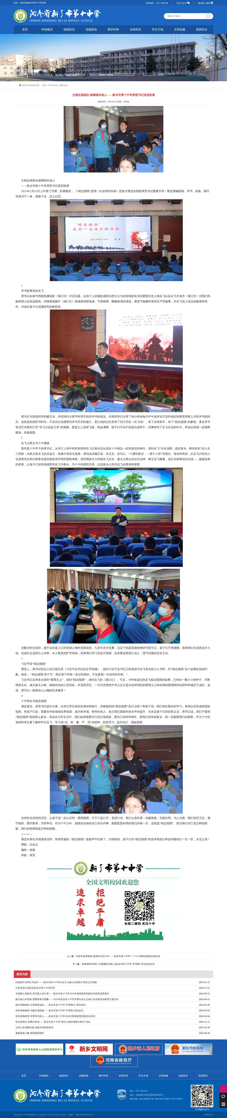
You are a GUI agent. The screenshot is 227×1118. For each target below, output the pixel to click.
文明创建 (179, 29)
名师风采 (135, 29)
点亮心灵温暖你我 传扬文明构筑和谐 (34, 1027)
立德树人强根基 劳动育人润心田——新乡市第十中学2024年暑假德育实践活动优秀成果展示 (62, 993)
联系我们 (203, 1075)
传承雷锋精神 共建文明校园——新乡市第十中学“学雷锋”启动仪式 (49, 1010)
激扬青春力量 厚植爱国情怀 (29, 1033)
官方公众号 (182, 3)
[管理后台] (208, 1115)
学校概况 (47, 29)
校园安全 (201, 29)
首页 (25, 29)
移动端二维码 (204, 3)
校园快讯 (69, 29)
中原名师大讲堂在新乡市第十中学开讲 (35, 988)
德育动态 (63, 85)
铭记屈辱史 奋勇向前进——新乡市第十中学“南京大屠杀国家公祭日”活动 (52, 1022)
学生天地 (157, 29)
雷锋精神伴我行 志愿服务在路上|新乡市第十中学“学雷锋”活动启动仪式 (118, 964)
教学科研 (113, 29)
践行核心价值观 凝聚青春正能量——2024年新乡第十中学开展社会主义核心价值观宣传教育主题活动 (66, 999)
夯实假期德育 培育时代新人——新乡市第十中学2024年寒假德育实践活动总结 (55, 1016)
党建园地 (91, 29)
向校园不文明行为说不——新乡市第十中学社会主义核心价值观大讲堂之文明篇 (56, 982)
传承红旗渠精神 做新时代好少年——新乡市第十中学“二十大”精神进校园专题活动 (118, 956)
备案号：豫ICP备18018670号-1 (81, 1115)
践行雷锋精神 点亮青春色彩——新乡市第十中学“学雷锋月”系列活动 (50, 1005)
